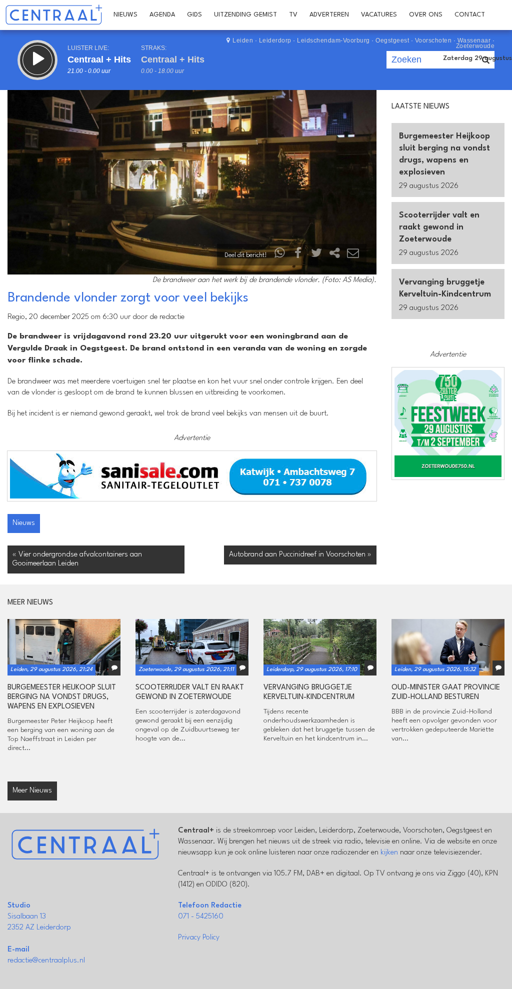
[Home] (53, 15)
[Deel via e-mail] (353, 255)
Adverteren (329, 15)
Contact (469, 15)
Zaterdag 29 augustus (477, 58)
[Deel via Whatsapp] (280, 255)
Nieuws (126, 15)
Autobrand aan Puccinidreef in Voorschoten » (300, 554)
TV (293, 15)
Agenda (162, 15)
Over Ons (425, 15)
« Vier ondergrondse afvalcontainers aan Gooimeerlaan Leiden (77, 559)
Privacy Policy (199, 938)
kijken (389, 852)
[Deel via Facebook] (298, 255)
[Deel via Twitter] (316, 255)
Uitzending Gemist (245, 15)
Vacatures (379, 15)
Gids (194, 15)
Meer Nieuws (32, 790)
